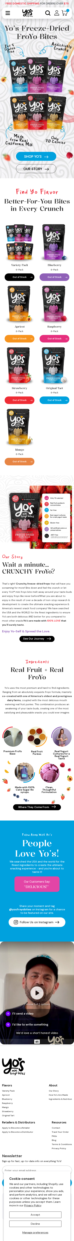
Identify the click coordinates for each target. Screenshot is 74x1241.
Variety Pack (8, 1090)
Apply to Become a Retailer (16, 1127)
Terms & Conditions (62, 1144)
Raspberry (7, 1103)
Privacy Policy (32, 1205)
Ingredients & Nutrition (60, 1099)
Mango (5, 1107)
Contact (56, 1127)
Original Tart (8, 1115)
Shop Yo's (33, 156)
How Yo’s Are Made (58, 1095)
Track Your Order (60, 1132)
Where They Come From (33, 807)
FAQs (54, 1136)
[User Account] (56, 13)
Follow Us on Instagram (36, 922)
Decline (35, 1224)
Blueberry (7, 1099)
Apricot (6, 1095)
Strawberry (7, 1111)
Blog (54, 1140)
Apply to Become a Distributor (17, 1132)
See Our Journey (33, 638)
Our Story (33, 169)
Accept (35, 1214)
